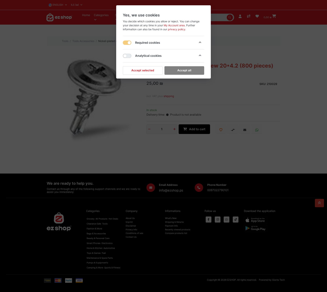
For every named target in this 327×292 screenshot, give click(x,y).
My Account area (174, 25)
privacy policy (176, 29)
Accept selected (142, 70)
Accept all (184, 70)
